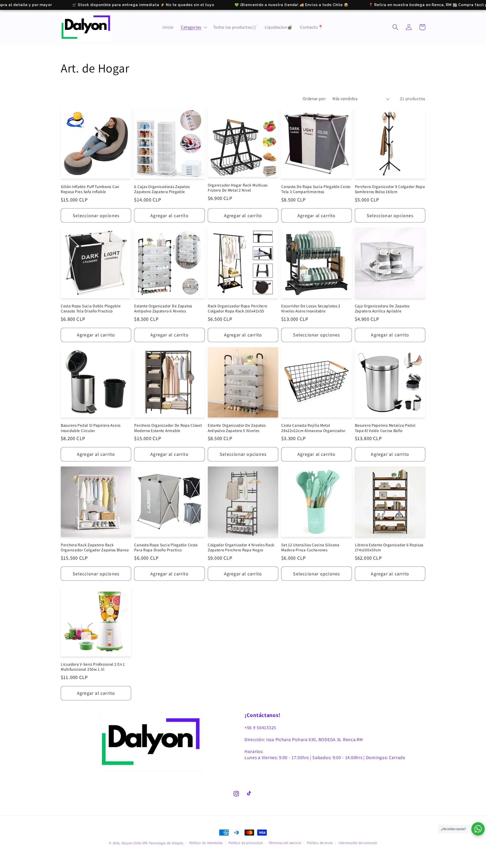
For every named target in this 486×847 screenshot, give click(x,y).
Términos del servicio (285, 843)
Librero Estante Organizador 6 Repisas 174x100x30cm (389, 547)
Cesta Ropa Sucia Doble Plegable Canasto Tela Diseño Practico (90, 308)
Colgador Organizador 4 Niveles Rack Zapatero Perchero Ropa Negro (241, 547)
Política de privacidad (245, 843)
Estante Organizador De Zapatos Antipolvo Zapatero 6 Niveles (163, 308)
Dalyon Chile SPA (135, 843)
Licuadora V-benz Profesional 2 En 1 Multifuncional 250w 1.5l (93, 667)
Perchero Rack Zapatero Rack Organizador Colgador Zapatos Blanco (95, 547)
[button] (193, 27)
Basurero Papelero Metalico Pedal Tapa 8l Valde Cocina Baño (385, 428)
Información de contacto (358, 843)
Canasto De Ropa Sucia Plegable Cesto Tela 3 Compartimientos (316, 189)
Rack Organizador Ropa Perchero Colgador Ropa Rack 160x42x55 (237, 308)
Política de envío (320, 843)
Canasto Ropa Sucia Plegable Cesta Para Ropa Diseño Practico (166, 547)
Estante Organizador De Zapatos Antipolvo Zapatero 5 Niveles (237, 428)
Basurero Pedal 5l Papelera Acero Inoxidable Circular (90, 428)
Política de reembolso (206, 843)
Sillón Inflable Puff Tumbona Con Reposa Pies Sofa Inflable (90, 189)
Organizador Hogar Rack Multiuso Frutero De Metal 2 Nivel (238, 187)
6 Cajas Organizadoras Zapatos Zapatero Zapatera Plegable (162, 189)
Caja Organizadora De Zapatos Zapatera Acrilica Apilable (382, 308)
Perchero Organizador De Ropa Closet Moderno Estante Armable (168, 428)
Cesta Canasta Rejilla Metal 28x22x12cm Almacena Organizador (313, 428)
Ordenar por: (315, 98)
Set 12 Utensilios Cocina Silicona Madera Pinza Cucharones (310, 547)
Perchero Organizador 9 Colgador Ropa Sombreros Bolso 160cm (390, 189)
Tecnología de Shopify (166, 843)
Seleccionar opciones (96, 215)
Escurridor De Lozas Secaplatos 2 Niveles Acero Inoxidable (310, 308)
